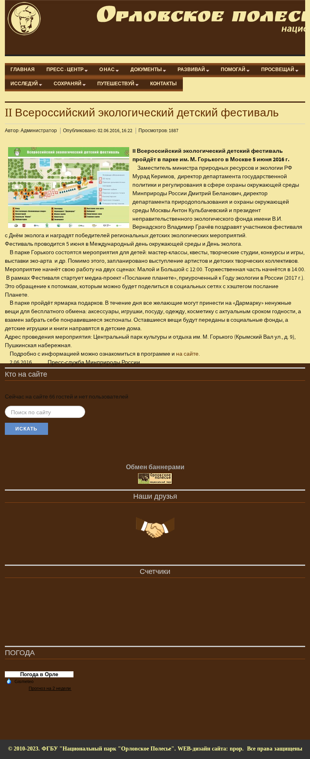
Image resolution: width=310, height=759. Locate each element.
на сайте (187, 354)
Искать (26, 429)
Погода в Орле (39, 674)
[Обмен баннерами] (155, 478)
